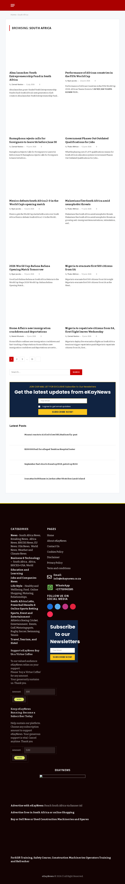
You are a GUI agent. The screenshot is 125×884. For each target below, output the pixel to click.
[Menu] (13, 5)
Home (13, 14)
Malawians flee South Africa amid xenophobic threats (87, 202)
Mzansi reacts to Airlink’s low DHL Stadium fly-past (50, 434)
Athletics (16, 620)
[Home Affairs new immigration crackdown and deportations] (34, 308)
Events (32, 624)
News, (25, 539)
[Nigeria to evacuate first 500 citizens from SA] (90, 246)
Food (26, 589)
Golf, (13, 627)
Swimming (33, 631)
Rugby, (14, 631)
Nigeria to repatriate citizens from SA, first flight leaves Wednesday (90, 330)
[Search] (112, 5)
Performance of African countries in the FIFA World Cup (89, 74)
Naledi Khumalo (18, 336)
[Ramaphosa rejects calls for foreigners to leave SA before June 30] (34, 118)
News (14, 535)
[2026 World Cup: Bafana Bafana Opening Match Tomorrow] (34, 246)
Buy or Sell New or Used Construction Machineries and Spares (50, 819)
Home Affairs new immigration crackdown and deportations (30, 330)
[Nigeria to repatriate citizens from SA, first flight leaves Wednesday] (90, 308)
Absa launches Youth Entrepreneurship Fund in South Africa (30, 76)
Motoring (28, 593)
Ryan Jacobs (72, 81)
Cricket (34, 620)
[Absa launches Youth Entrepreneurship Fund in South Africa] (34, 53)
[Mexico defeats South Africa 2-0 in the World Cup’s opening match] (34, 181)
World (29, 565)
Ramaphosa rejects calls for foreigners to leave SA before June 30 (33, 140)
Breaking (16, 539)
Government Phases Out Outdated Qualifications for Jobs (87, 140)
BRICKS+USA (18, 565)
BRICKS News (25, 542)
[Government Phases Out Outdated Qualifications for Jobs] (90, 118)
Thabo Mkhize (73, 147)
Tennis (14, 635)
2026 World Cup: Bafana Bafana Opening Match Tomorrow (29, 267)
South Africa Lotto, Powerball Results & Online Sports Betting (24, 605)
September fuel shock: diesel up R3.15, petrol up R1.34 (50, 464)
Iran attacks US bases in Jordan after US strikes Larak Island (54, 479)
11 (32, 359)
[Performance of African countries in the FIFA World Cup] (90, 53)
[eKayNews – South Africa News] (62, 5)
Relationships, (19, 596)
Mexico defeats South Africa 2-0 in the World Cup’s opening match (33, 202)
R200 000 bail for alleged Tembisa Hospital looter (49, 449)
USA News (24, 546)
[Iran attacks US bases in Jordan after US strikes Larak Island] (16, 482)
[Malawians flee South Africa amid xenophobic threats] (90, 181)
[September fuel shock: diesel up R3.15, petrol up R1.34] (16, 467)
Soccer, (23, 631)
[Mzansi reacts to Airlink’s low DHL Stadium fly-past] (16, 438)
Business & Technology (25, 558)
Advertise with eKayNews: (27, 805)
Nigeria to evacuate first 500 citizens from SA (88, 267)
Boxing (25, 620)
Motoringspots (24, 627)
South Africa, (20, 561)
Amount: (16, 691)
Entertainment (19, 624)
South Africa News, (30, 535)
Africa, (32, 561)
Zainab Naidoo (17, 84)
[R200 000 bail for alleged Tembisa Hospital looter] (16, 453)
